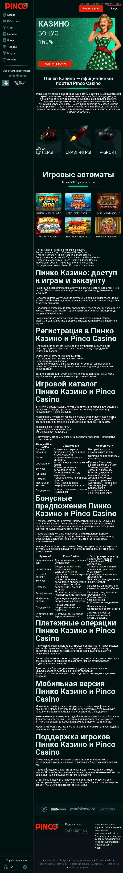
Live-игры (12, 34)
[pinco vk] (85, 831)
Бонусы (11, 53)
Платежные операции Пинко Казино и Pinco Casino (66, 260)
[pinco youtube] (77, 831)
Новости (73, 867)
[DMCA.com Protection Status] (58, 808)
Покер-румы (112, 864)
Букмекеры (97, 864)
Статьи (84, 867)
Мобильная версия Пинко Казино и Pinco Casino (64, 262)
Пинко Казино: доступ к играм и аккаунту (60, 249)
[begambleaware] (82, 808)
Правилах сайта (103, 844)
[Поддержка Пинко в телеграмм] (25, 867)
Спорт (10, 27)
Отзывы (100, 860)
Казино (11, 15)
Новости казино (46, 864)
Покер (10, 40)
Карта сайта (51, 860)
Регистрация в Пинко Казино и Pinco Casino (62, 252)
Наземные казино (79, 864)
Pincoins (11, 59)
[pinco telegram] (68, 831)
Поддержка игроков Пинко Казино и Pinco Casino (65, 265)
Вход (114, 8)
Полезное (62, 864)
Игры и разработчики (82, 860)
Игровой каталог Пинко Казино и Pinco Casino (63, 254)
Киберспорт (13, 21)
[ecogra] (107, 808)
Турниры (12, 47)
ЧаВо (109, 860)
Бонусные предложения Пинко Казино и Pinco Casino (68, 257)
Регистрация (91, 8)
